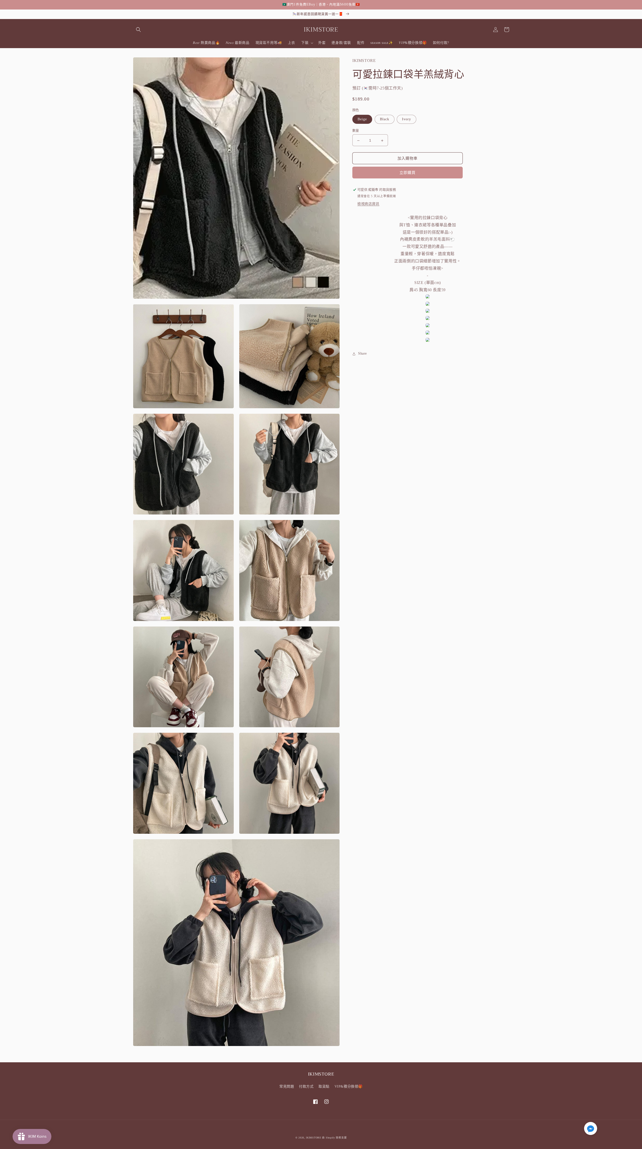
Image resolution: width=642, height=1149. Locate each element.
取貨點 (324, 1086)
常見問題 (286, 1086)
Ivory (406, 119)
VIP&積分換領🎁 (349, 1086)
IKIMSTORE (313, 1137)
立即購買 (407, 173)
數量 (355, 131)
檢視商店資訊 (368, 204)
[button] (138, 29)
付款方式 (306, 1086)
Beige (362, 119)
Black (384, 119)
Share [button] (362, 354)
